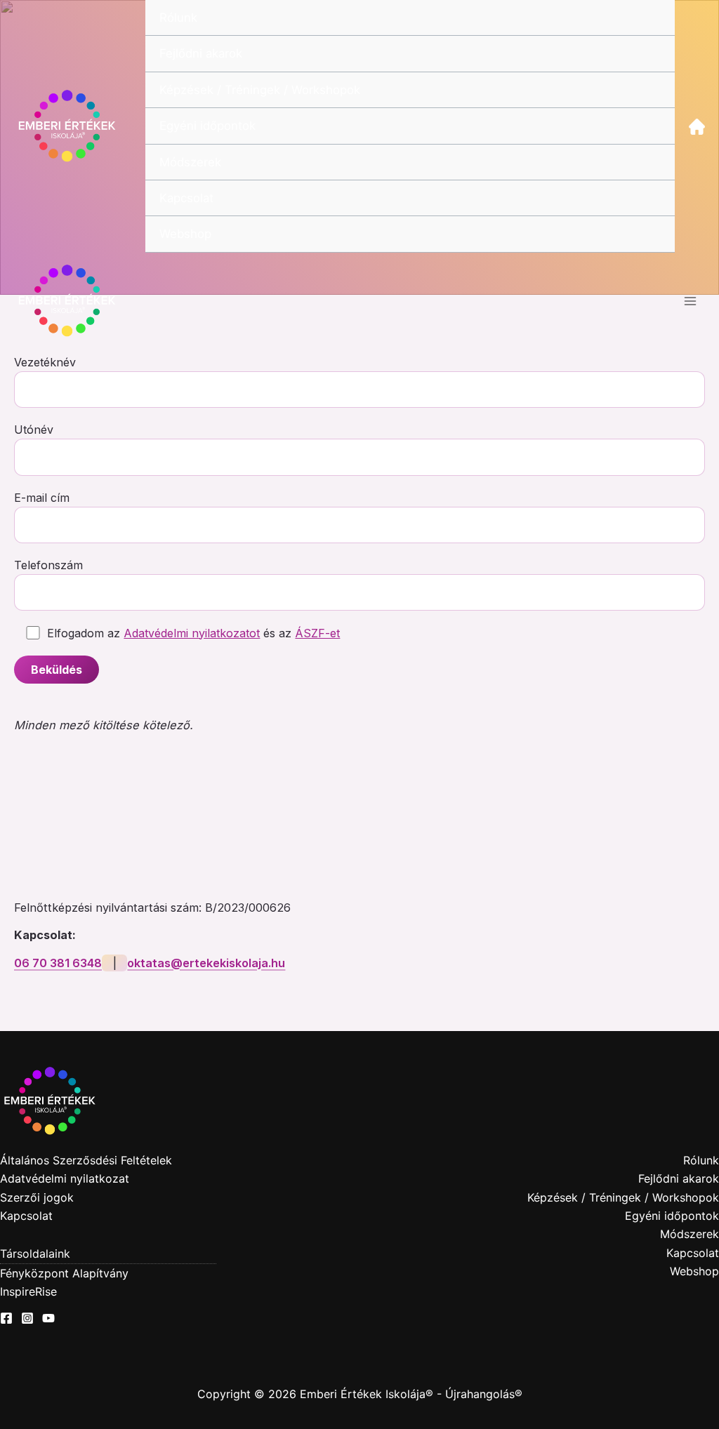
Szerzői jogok (37, 1197)
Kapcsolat (186, 198)
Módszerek (190, 162)
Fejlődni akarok (200, 53)
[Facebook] (6, 1318)
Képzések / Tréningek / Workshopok (259, 90)
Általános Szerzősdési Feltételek (86, 1160)
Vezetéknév (45, 362)
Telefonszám (48, 565)
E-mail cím (42, 498)
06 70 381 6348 (58, 963)
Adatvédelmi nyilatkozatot (192, 633)
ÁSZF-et (317, 633)
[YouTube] (48, 1318)
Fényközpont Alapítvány (64, 1273)
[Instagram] (27, 1318)
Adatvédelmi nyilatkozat (64, 1178)
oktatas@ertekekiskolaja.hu (206, 963)
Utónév (33, 430)
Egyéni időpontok (207, 126)
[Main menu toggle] (690, 301)
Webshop (185, 234)
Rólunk (178, 18)
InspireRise (28, 1291)
